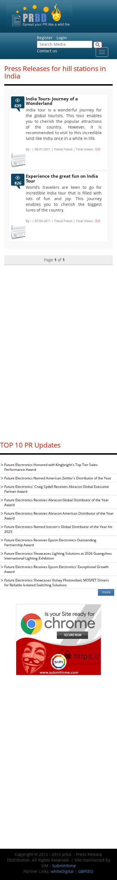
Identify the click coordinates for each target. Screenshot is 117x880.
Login (62, 37)
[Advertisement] (58, 350)
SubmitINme (64, 865)
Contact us (47, 50)
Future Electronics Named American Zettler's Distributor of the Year (57, 478)
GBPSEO (85, 871)
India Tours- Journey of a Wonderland (52, 101)
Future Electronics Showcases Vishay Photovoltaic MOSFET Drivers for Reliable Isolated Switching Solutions (56, 582)
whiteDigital (62, 871)
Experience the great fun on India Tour (62, 178)
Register (45, 37)
